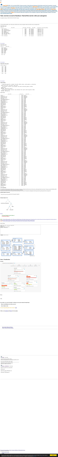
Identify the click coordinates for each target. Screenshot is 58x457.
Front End (5, 5)
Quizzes (7, 13)
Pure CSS (2, 6)
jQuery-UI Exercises (26, 10)
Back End (35, 6)
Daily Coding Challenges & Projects (7, 327)
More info (34, 455)
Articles (10, 13)
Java (43, 6)
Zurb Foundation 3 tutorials (51, 5)
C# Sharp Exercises (7, 11)
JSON (48, 9)
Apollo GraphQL (52, 7)
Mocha (27, 6)
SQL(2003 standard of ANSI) (20, 7)
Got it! (53, 455)
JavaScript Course (14, 6)
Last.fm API (27, 9)
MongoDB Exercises (53, 11)
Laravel (5, 7)
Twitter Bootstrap (30, 5)
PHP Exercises (41, 10)
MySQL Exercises (32, 11)
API (1, 9)
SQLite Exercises (38, 11)
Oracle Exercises (25, 11)
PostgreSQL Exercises (46, 11)
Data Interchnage (40, 9)
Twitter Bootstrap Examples (5, 12)
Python (41, 6)
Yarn (32, 6)
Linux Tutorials (3, 13)
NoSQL (38, 7)
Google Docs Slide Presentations (42, 12)
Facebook (6, 310)
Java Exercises (14, 11)
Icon (18, 6)
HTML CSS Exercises (4, 10)
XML (46, 9)
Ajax (50, 9)
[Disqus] (29, 367)
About (3, 453)
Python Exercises (47, 10)
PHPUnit (9, 7)
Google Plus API (5, 9)
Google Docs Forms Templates (30, 12)
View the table (2, 43)
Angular (21, 6)
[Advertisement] (11, 21)
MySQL (28, 7)
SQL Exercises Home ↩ (5, 216)
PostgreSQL (32, 7)
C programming (53, 6)
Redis (48, 7)
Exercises (53, 9)
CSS (11, 5)
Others (12, 12)
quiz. (16, 307)
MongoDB (42, 7)
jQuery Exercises (19, 10)
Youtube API (11, 9)
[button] (29, 1)
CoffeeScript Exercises (34, 10)
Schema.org (22, 5)
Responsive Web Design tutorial (39, 5)
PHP (38, 6)
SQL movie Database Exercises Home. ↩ (8, 215)
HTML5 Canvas (7, 6)
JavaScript (14, 5)
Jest (25, 6)
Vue (23, 6)
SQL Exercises (19, 11)
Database (13, 7)
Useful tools (22, 12)
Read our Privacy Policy (5, 452)
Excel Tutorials (17, 12)
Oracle (45, 7)
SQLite (35, 7)
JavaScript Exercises (12, 10)
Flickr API (22, 9)
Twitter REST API (32, 9)
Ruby (48, 6)
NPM (30, 6)
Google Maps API (17, 9)
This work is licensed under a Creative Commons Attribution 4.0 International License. (12, 450)
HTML (9, 5)
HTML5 (18, 5)
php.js (26, 5)
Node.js (45, 6)
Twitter (11, 310)
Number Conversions (52, 12)
